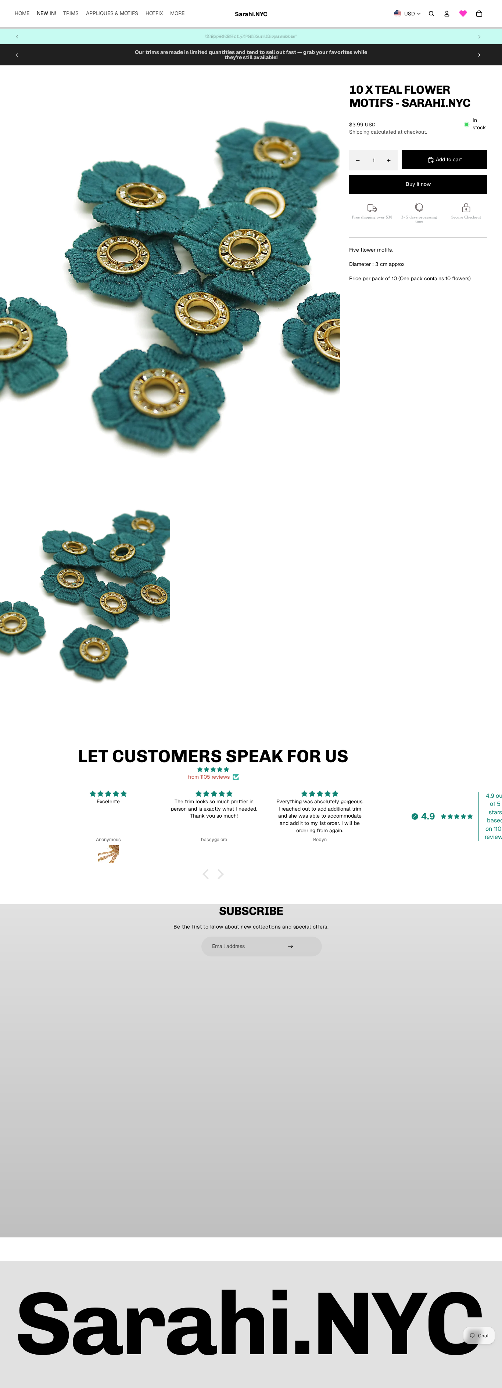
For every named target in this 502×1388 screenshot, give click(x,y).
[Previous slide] (17, 36)
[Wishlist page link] (463, 13)
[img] (213, 770)
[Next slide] (479, 36)
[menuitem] (22, 14)
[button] (207, 874)
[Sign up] (290, 946)
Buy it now (418, 184)
